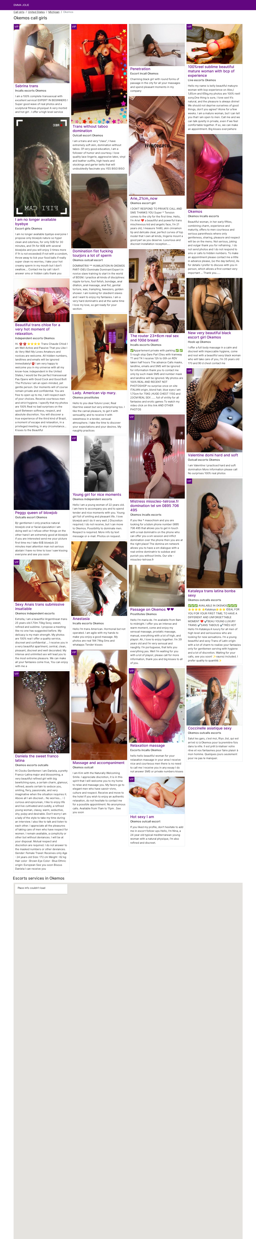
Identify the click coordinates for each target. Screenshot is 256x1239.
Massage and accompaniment (99, 762)
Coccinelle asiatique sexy (210, 728)
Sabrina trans (26, 86)
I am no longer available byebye (35, 221)
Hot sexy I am (142, 817)
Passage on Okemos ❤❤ (152, 609)
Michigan (54, 12)
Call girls (19, 12)
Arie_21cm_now (143, 198)
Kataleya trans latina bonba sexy (211, 593)
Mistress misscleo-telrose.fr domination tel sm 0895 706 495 (154, 505)
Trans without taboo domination (90, 128)
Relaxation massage (147, 745)
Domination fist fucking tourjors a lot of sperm (93, 253)
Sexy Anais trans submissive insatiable (39, 606)
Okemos (195, 211)
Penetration (140, 69)
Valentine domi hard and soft (213, 455)
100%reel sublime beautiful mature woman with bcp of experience (211, 71)
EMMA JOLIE (21, 5)
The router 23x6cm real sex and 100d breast (154, 338)
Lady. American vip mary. (94, 393)
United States (36, 12)
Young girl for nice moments (97, 494)
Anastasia (81, 618)
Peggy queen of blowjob (36, 512)
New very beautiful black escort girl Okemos (209, 335)
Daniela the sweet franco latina (37, 758)
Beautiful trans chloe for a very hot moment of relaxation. (37, 329)
